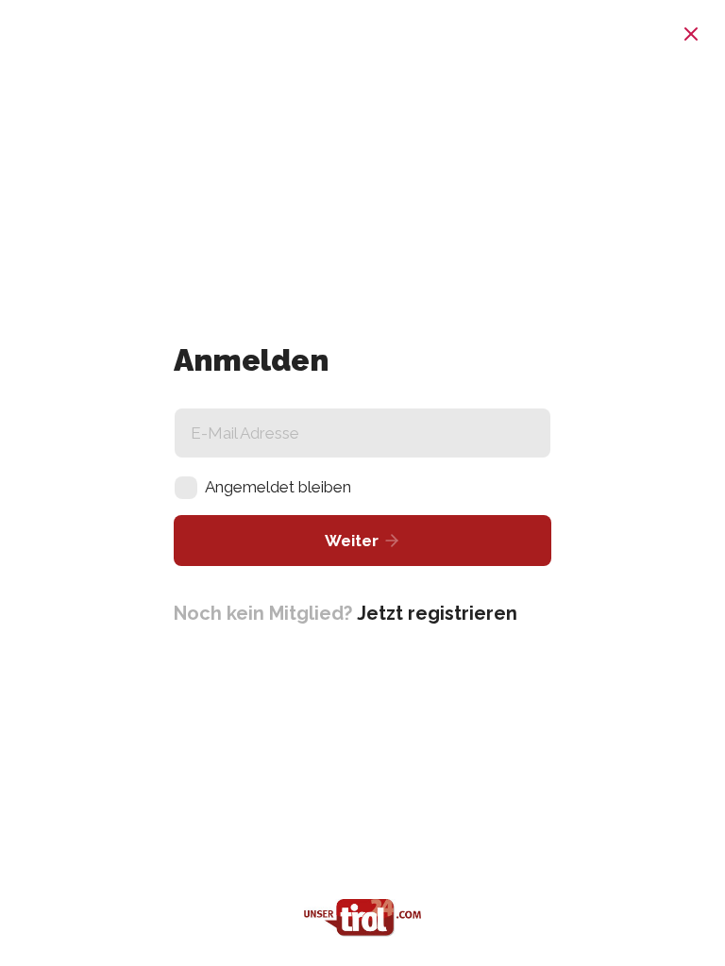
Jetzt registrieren (437, 613)
